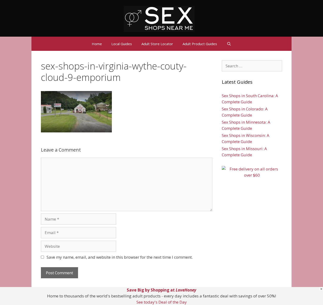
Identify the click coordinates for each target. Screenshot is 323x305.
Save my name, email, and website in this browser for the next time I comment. (120, 257)
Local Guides (121, 43)
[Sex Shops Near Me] (159, 18)
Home (97, 43)
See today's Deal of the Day (161, 302)
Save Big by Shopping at (161, 290)
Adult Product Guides (200, 43)
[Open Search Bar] (229, 44)
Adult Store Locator (157, 43)
